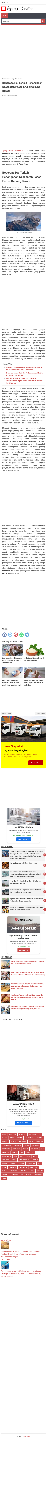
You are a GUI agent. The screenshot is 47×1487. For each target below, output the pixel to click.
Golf (21, 1152)
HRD (39, 1163)
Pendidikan (35, 1145)
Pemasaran (39, 1141)
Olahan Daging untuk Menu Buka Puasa (23, 863)
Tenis (4, 1178)
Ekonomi (5, 1141)
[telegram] (27, 634)
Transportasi (6, 1145)
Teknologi (22, 1134)
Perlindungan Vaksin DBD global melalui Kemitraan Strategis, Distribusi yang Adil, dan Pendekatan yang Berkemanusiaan (21, 1274)
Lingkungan (29, 1138)
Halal (35, 1156)
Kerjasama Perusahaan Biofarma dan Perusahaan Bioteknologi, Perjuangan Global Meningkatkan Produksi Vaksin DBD (25, 874)
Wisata (19, 1138)
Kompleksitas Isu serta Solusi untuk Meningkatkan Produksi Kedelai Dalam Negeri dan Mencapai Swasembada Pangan (20, 1254)
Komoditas (13, 1171)
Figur (32, 1171)
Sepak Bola (5, 1174)
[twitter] (10, 634)
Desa (15, 1156)
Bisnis (4, 1134)
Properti (40, 1171)
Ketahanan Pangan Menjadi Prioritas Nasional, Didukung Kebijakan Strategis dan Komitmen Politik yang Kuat (27, 986)
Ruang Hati (33, 1167)
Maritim (28, 1174)
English (4, 1171)
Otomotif (5, 1160)
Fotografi (34, 1149)
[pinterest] (16, 634)
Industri (13, 1141)
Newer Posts (6, 713)
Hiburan (15, 1174)
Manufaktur (31, 1163)
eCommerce (6, 1149)
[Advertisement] (23, 49)
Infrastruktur (24, 1160)
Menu (4, 15)
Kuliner (4, 1138)
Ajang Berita (7, 151)
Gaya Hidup (12, 1134)
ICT (40, 1134)
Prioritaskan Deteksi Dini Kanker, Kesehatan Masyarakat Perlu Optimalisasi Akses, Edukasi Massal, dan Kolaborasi (24, 381)
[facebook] (4, 634)
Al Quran (13, 1163)
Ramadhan (39, 1138)
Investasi (35, 1160)
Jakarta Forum (6, 1240)
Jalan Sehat (5, 1260)
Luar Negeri (16, 1149)
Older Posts (41, 713)
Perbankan (24, 1171)
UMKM (31, 1141)
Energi (28, 1156)
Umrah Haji (38, 1174)
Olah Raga (17, 1145)
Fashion (14, 1152)
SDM (22, 1174)
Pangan (25, 1149)
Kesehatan (19, 151)
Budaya (14, 1160)
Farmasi (26, 1145)
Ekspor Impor (6, 1156)
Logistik (21, 1163)
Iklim (42, 1149)
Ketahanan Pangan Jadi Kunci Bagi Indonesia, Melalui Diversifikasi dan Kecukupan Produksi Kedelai (27, 997)
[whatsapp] (21, 634)
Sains (4, 1167)
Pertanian (22, 1141)
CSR (21, 1156)
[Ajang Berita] (17, 8)
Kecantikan (29, 1152)
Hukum (4, 1163)
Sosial (12, 1138)
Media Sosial (23, 1167)
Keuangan (5, 1152)
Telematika (12, 1167)
